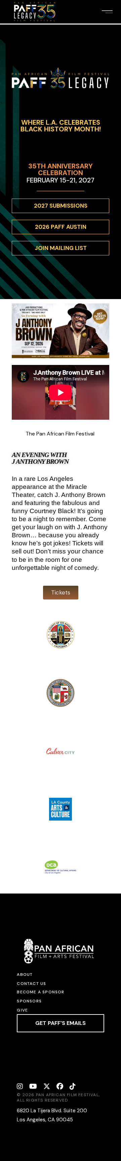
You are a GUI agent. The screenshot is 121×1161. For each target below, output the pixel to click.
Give (22, 1010)
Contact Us (31, 983)
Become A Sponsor (40, 992)
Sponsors (29, 1001)
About (25, 974)
